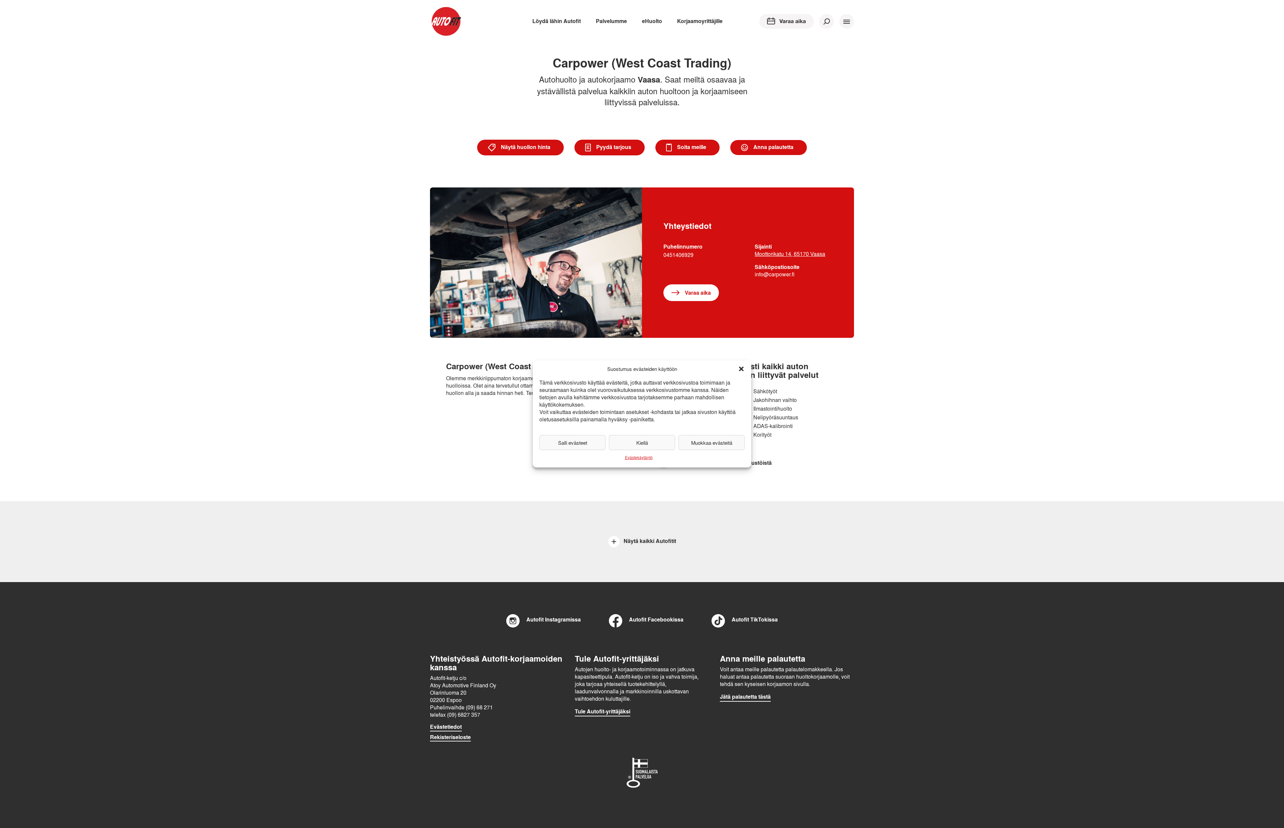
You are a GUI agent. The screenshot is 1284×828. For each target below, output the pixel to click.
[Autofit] (446, 21)
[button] (741, 369)
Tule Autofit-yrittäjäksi (602, 711)
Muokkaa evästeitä (711, 442)
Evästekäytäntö (639, 457)
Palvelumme (611, 21)
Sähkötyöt (765, 391)
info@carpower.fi (774, 274)
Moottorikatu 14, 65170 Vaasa (790, 254)
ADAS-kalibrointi (773, 426)
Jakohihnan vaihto (775, 400)
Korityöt (762, 434)
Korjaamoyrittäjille (700, 21)
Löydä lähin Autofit (556, 21)
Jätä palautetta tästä (745, 696)
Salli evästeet (572, 442)
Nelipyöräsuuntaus (775, 417)
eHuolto (652, 21)
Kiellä (642, 442)
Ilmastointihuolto (772, 408)
